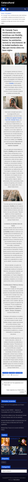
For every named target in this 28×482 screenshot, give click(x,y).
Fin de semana (19, 372)
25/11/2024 (7, 375)
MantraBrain (17, 479)
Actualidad (5, 372)
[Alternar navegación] (7, 9)
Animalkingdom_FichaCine (16, 438)
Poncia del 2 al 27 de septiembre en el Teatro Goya (13, 384)
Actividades (12, 372)
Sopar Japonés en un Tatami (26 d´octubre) (15, 391)
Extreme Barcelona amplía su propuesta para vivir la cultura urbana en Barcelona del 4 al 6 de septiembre (13, 422)
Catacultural (7, 2)
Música (3, 462)
